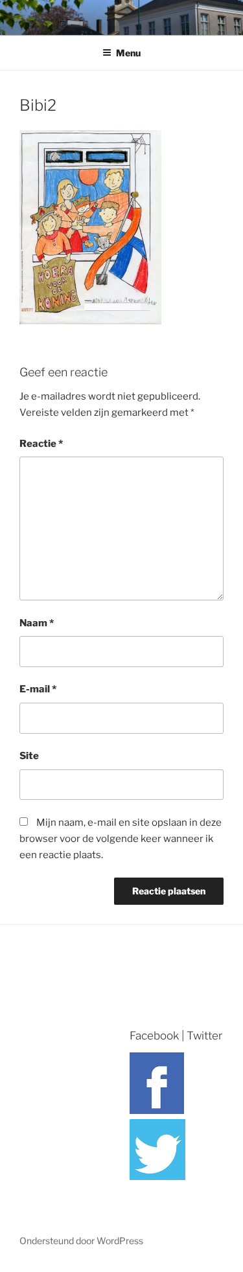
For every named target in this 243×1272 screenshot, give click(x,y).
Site (29, 756)
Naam (36, 623)
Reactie (41, 443)
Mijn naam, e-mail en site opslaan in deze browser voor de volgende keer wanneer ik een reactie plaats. (120, 839)
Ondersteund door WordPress (81, 1240)
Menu (128, 52)
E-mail (37, 689)
